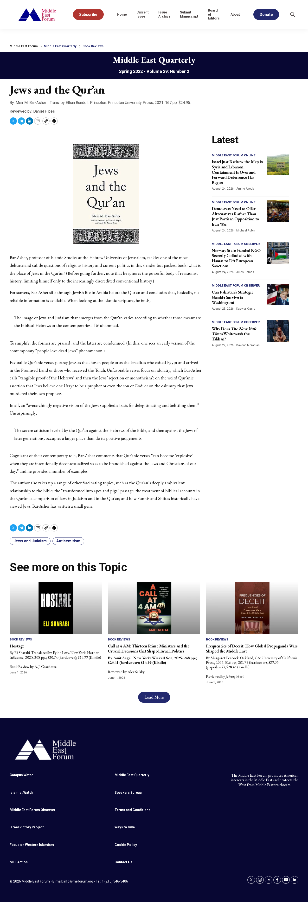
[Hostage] (56, 608)
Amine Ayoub (245, 188)
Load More (154, 697)
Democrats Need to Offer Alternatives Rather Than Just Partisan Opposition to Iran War (235, 216)
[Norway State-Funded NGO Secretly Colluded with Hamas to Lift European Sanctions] (278, 253)
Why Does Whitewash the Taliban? (234, 334)
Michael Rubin (245, 230)
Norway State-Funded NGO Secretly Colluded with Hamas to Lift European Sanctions (236, 258)
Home (122, 14)
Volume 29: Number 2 (168, 71)
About (235, 14)
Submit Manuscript (189, 14)
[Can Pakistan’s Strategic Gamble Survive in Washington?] (278, 294)
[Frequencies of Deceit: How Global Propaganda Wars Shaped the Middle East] (252, 608)
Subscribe (88, 14)
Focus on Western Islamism (32, 845)
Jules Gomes (245, 272)
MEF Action (19, 862)
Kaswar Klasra (245, 308)
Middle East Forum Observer (236, 244)
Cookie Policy (126, 845)
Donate (266, 14)
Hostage (17, 646)
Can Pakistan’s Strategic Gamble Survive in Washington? (232, 297)
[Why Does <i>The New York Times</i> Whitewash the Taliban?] (278, 331)
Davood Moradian (248, 345)
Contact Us (123, 862)
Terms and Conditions (132, 810)
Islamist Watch (21, 792)
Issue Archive (164, 14)
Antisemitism (68, 541)
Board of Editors (214, 14)
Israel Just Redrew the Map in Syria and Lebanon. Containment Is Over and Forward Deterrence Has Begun (237, 172)
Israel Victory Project (27, 827)
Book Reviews (93, 46)
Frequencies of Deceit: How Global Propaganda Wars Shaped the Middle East (252, 648)
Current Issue (142, 14)
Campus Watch (21, 775)
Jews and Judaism (30, 541)
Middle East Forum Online (233, 155)
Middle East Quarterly (60, 46)
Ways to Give (125, 827)
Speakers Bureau (128, 792)
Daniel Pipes (44, 111)
